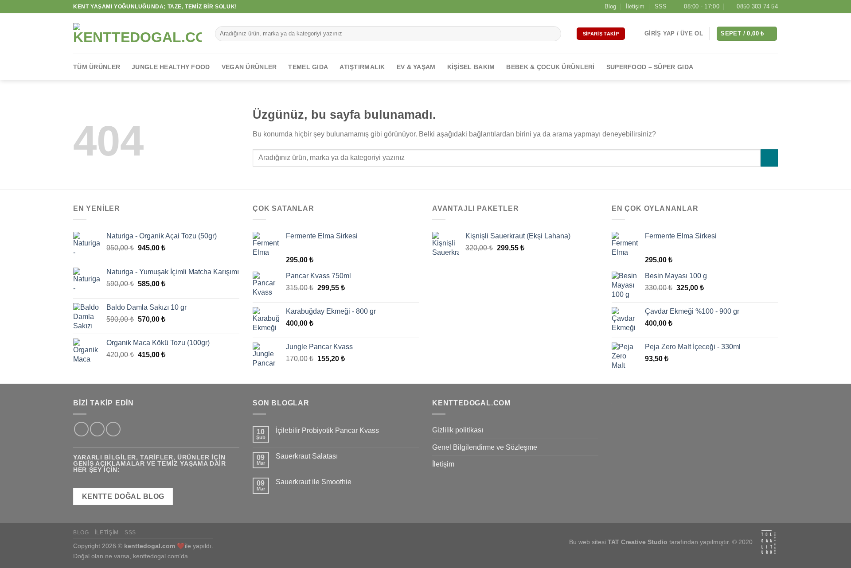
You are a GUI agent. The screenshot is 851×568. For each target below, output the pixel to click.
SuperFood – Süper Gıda (649, 66)
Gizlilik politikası (457, 430)
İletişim (635, 6)
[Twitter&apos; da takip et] (749, 67)
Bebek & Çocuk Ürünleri (550, 66)
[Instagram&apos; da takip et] (737, 67)
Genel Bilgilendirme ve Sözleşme (484, 447)
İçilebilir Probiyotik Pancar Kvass (327, 430)
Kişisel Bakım (471, 66)
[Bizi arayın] (772, 67)
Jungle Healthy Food (171, 66)
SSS (661, 6)
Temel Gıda (308, 66)
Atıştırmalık (362, 66)
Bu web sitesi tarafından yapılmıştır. (649, 542)
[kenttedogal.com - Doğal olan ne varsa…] (137, 33)
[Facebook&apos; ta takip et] (725, 67)
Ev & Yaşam (416, 66)
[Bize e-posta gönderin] (760, 67)
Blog (610, 6)
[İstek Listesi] (634, 33)
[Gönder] (553, 33)
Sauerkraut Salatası (307, 456)
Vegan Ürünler (249, 66)
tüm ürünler (96, 66)
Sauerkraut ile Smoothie (313, 482)
